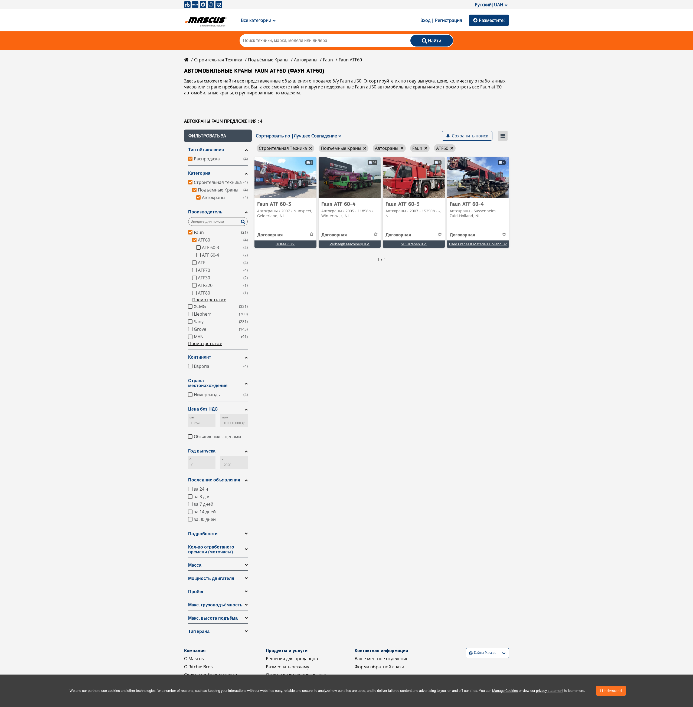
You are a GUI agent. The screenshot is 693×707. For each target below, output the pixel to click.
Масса (194, 565)
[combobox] (469, 653)
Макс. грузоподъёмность (215, 605)
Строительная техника (218, 60)
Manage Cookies (505, 691)
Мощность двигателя (211, 578)
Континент (199, 357)
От (191, 459)
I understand (611, 691)
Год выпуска (201, 451)
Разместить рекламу (287, 667)
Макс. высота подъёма (213, 618)
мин (192, 417)
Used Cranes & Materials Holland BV (478, 244)
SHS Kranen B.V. (414, 244)
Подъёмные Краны (268, 60)
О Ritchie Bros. (199, 667)
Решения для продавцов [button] (292, 659)
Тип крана (199, 631)
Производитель (205, 212)
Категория (199, 173)
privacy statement (549, 691)
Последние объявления (214, 480)
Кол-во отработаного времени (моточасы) (211, 549)
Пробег (196, 591)
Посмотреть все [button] (209, 300)
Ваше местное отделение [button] (381, 659)
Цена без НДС (203, 409)
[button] (218, 136)
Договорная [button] (270, 235)
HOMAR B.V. (285, 244)
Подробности (203, 533)
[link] (285, 177)
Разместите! (492, 20)
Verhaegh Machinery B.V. (350, 244)
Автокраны (305, 60)
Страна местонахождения (207, 383)
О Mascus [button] (194, 659)
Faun (328, 60)
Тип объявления (206, 149)
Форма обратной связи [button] (379, 667)
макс (225, 417)
